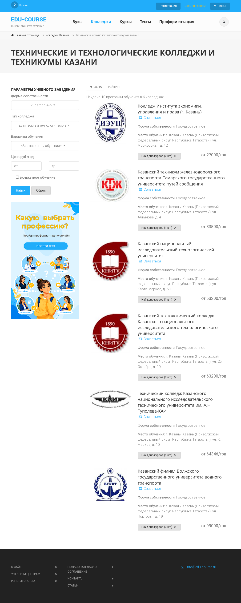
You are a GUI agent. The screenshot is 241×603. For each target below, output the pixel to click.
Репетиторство (23, 581)
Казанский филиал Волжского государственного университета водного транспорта (180, 477)
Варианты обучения (27, 136)
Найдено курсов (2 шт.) (157, 156)
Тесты (145, 21)
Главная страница (27, 35)
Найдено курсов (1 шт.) (157, 227)
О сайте (17, 567)
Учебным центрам (25, 574)
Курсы (126, 21)
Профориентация (176, 21)
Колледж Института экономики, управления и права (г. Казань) (170, 109)
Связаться (152, 118)
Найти (20, 190)
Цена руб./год (22, 157)
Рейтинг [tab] (114, 86)
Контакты (75, 578)
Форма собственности (29, 96)
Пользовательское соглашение (83, 569)
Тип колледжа (22, 116)
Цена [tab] (97, 86)
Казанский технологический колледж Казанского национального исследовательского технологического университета (178, 324)
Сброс (41, 190)
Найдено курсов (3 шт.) (157, 527)
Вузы (77, 21)
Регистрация (168, 6)
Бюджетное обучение (37, 177)
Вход (222, 6)
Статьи (73, 585)
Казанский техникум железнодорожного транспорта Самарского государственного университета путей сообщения (181, 177)
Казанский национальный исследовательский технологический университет (176, 249)
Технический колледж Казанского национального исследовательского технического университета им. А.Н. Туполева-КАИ (175, 402)
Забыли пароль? (195, 6)
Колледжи (101, 21)
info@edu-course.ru (201, 567)
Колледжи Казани (57, 35)
